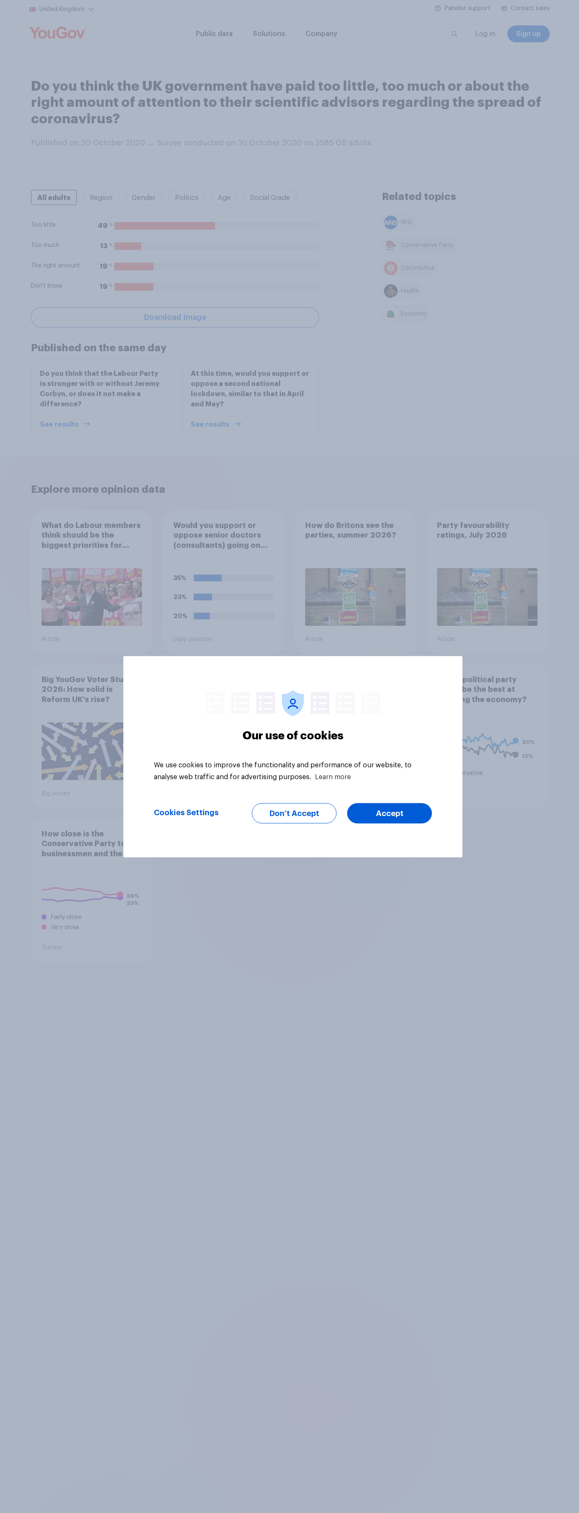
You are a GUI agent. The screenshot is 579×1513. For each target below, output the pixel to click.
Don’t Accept (294, 813)
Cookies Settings (186, 812)
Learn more (333, 776)
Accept (390, 813)
